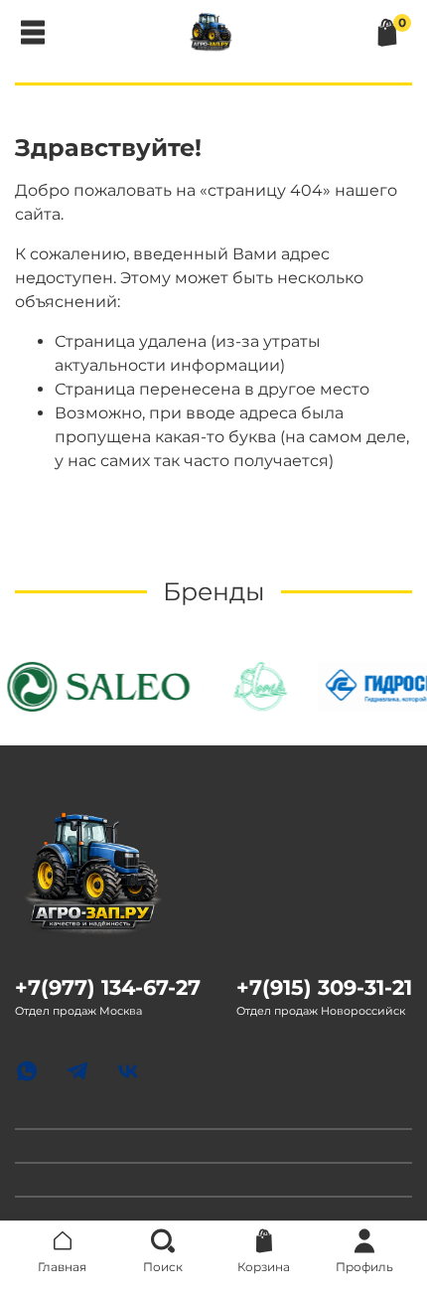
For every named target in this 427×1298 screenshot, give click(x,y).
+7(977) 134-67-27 (108, 987)
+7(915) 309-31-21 (324, 987)
